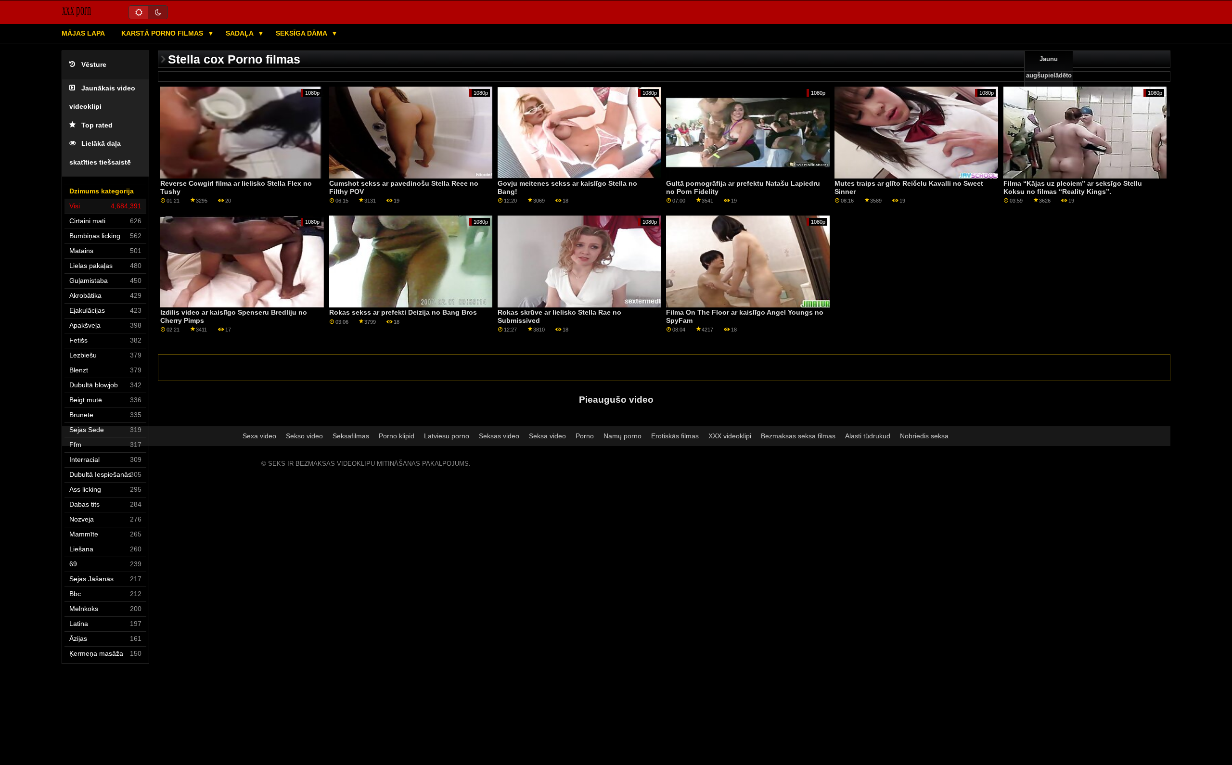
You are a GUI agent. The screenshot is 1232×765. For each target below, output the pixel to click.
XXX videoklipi (729, 436)
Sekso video (304, 436)
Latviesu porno (446, 436)
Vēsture (93, 64)
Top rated (97, 125)
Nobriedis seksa (924, 436)
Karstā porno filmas (163, 33)
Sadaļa (240, 33)
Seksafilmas (351, 436)
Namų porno (622, 436)
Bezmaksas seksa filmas (798, 436)
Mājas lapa (83, 33)
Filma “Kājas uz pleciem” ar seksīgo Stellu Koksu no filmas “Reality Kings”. (1072, 187)
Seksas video (499, 436)
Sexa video (259, 436)
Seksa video (547, 436)
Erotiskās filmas (675, 436)
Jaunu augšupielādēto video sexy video (1049, 84)
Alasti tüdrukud (867, 436)
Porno (585, 436)
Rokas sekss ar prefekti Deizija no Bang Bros (403, 312)
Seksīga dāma (302, 33)
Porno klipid (396, 436)
